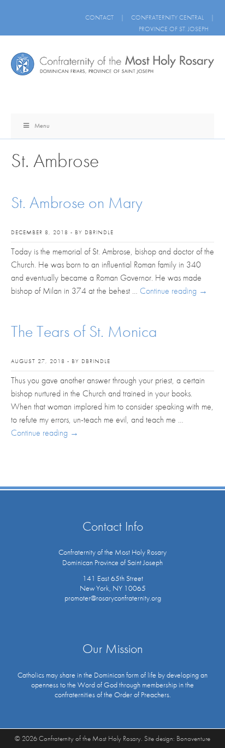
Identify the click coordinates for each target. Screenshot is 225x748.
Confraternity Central (167, 17)
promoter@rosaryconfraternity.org (112, 598)
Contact (99, 17)
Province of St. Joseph (174, 29)
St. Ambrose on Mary (77, 202)
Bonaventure (193, 738)
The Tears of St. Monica (84, 331)
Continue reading (174, 290)
